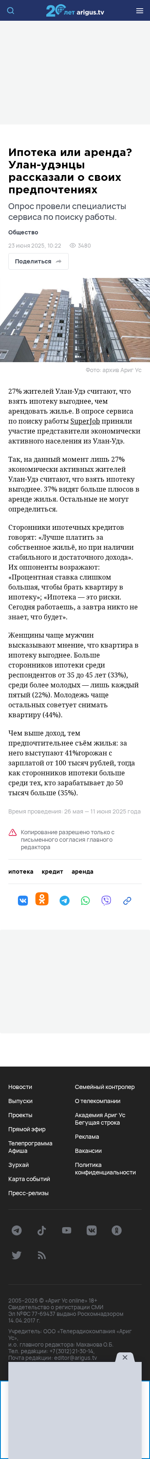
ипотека (20, 871)
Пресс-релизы (28, 1193)
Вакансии (88, 1151)
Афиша (18, 1151)
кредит (52, 871)
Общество (23, 232)
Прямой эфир (26, 1129)
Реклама (87, 1136)
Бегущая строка (97, 1122)
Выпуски (20, 1101)
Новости (20, 1087)
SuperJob (85, 421)
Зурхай (18, 1165)
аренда (82, 871)
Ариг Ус (75, 10)
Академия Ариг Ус (100, 1115)
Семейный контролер (105, 1087)
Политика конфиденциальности (105, 1168)
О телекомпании (97, 1101)
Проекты (20, 1115)
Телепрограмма (30, 1143)
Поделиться (33, 261)
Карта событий (29, 1179)
